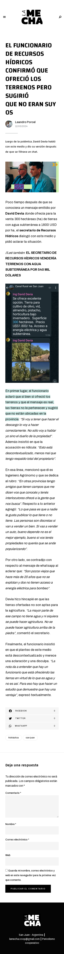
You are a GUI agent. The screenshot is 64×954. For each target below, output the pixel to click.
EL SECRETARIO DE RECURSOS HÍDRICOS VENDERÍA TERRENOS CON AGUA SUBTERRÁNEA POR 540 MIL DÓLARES (31, 264)
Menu (4, 17)
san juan (30, 737)
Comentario (13, 793)
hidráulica (13, 737)
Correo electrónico (17, 839)
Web (7, 855)
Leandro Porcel (25, 122)
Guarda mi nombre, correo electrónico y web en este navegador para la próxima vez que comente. (30, 875)
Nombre (10, 824)
